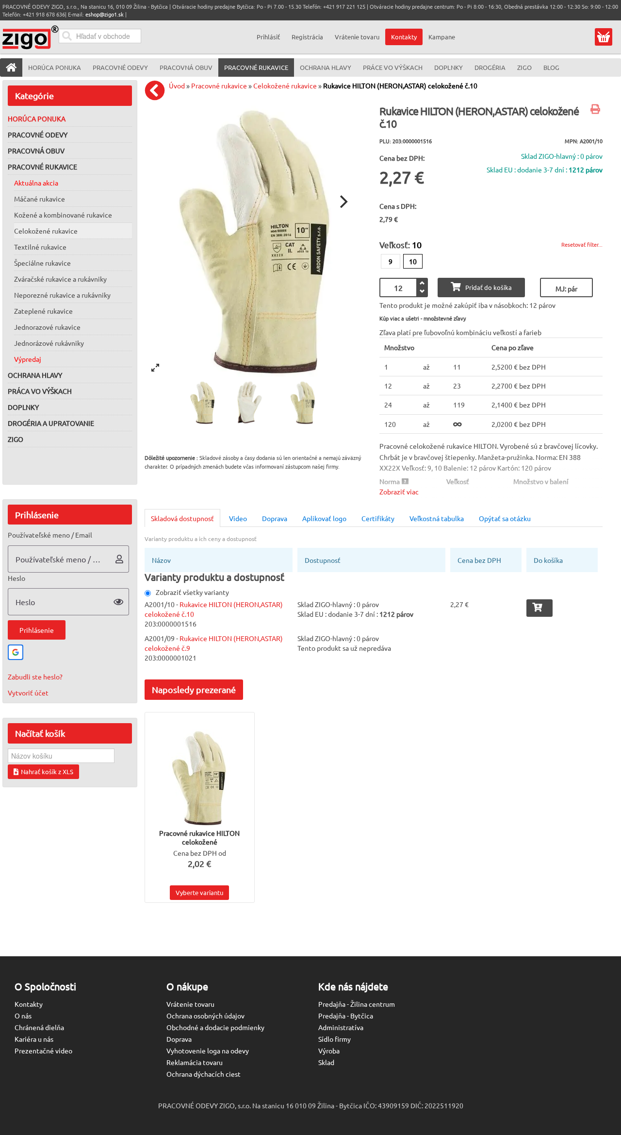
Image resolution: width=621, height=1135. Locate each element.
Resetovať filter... (582, 244)
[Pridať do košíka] (539, 608)
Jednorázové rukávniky (49, 343)
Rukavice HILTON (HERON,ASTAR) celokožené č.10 (400, 85)
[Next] (342, 201)
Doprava (274, 518)
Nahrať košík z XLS (47, 771)
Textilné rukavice (40, 246)
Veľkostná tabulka (436, 518)
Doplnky (23, 407)
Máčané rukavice (39, 198)
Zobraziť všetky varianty (192, 592)
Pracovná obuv (36, 150)
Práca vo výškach (40, 391)
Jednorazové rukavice (47, 326)
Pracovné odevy (37, 134)
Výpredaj (27, 359)
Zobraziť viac (399, 491)
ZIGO (15, 439)
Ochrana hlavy (35, 375)
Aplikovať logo (324, 518)
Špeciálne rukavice (42, 262)
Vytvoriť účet (28, 692)
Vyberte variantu (199, 892)
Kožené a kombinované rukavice (63, 214)
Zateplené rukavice (43, 310)
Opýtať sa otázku (505, 518)
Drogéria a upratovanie (51, 423)
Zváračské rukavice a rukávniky (60, 278)
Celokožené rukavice (46, 230)
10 (413, 261)
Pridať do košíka (488, 287)
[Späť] (157, 90)
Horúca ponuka (36, 118)
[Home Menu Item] (11, 67)
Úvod (177, 85)
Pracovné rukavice (42, 166)
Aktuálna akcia (36, 182)
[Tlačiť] (596, 109)
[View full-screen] (155, 367)
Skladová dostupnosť (182, 518)
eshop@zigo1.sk (104, 14)
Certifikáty (377, 518)
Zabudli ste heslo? (35, 676)
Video (238, 518)
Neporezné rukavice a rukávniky (62, 294)
